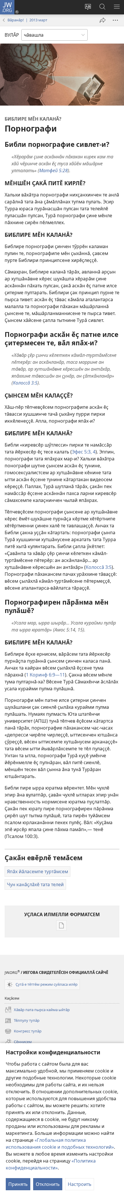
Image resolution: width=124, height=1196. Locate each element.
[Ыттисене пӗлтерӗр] (102, 20)
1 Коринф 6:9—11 (45, 675)
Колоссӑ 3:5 (99, 567)
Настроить (79, 1184)
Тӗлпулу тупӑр (22, 1021)
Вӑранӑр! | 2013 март (27, 20)
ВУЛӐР (12, 35)
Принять (18, 1184)
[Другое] (115, 20)
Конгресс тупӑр (23, 1031)
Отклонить (48, 1184)
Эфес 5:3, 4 (83, 452)
